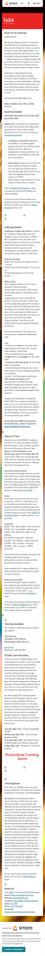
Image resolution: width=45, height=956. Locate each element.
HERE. (30, 490)
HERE (32, 593)
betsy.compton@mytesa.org (22, 895)
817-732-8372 (17, 906)
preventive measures (13, 135)
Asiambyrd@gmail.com (22, 605)
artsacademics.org (20, 898)
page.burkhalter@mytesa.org (17, 426)
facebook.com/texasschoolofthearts (19, 912)
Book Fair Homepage (20, 188)
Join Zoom (9, 647)
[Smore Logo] (11, 3)
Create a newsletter (13, 949)
